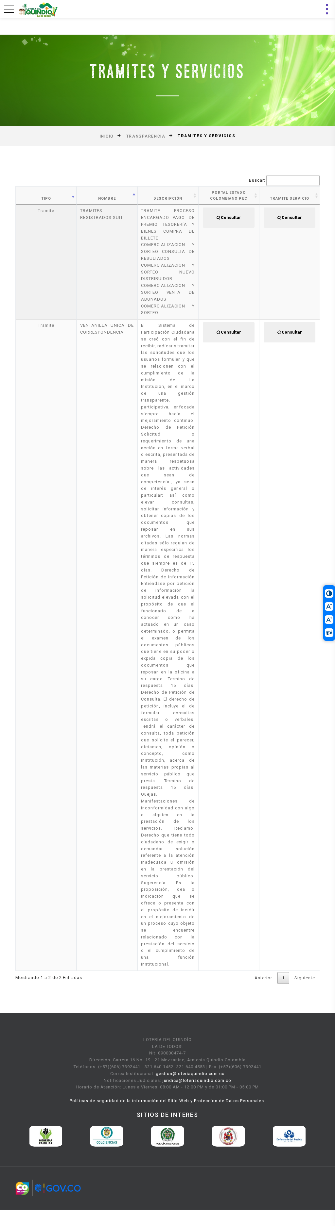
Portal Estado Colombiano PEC (228, 196)
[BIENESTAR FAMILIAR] (23, 1136)
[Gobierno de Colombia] (48, 1187)
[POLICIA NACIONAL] (145, 1136)
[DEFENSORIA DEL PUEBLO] (266, 1136)
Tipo (46, 198)
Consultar (230, 217)
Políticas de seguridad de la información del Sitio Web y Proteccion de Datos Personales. (168, 1100)
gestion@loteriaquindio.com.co (190, 1073)
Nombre (107, 198)
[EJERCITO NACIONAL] (205, 1136)
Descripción (167, 198)
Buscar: (257, 180)
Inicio (107, 136)
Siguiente (304, 977)
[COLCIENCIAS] (84, 1136)
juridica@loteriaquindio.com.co (197, 1080)
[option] (84, 1136)
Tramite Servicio (289, 198)
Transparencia (145, 136)
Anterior (263, 977)
